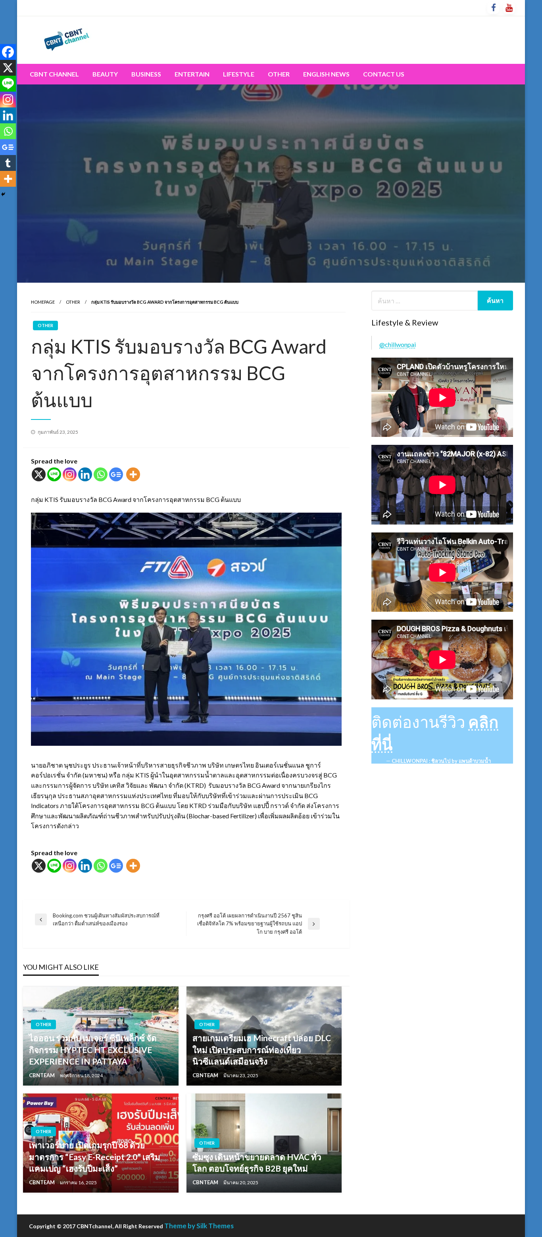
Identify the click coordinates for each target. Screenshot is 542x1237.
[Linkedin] (85, 474)
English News (326, 74)
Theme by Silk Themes (199, 1226)
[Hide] (3, 194)
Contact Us (383, 74)
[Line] (54, 474)
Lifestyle (238, 74)
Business (146, 74)
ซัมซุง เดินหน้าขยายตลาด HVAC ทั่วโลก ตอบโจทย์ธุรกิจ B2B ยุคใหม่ (256, 1162)
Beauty (105, 74)
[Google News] (116, 474)
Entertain (192, 74)
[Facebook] (8, 52)
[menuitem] (54, 74)
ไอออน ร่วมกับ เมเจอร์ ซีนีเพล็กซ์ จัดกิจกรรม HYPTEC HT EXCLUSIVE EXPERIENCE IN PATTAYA (93, 1049)
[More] (133, 474)
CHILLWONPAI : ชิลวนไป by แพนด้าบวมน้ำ (441, 761)
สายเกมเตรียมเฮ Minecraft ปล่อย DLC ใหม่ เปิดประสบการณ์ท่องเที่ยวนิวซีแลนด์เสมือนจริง (261, 1049)
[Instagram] (70, 474)
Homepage (43, 301)
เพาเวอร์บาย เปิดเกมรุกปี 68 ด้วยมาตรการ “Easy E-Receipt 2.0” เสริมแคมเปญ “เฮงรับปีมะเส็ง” (94, 1156)
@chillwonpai (397, 344)
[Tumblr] (8, 163)
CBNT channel (54, 74)
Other (279, 74)
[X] (39, 474)
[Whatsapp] (101, 474)
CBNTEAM (42, 1075)
